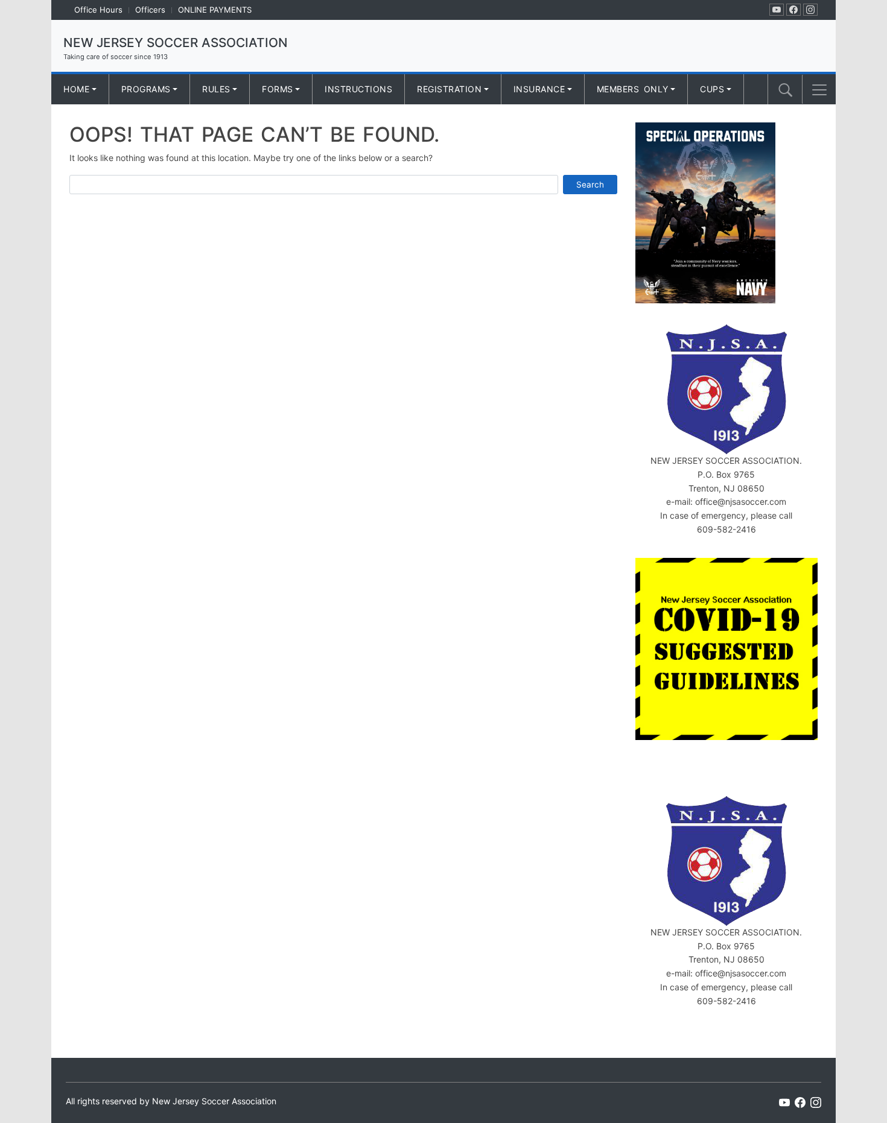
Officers (150, 9)
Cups (712, 89)
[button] (819, 90)
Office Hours (98, 9)
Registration (449, 89)
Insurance (539, 89)
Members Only (633, 89)
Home (76, 89)
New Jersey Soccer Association (175, 42)
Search (590, 184)
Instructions (358, 89)
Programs (146, 89)
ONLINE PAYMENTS (215, 9)
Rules (216, 89)
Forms (277, 89)
